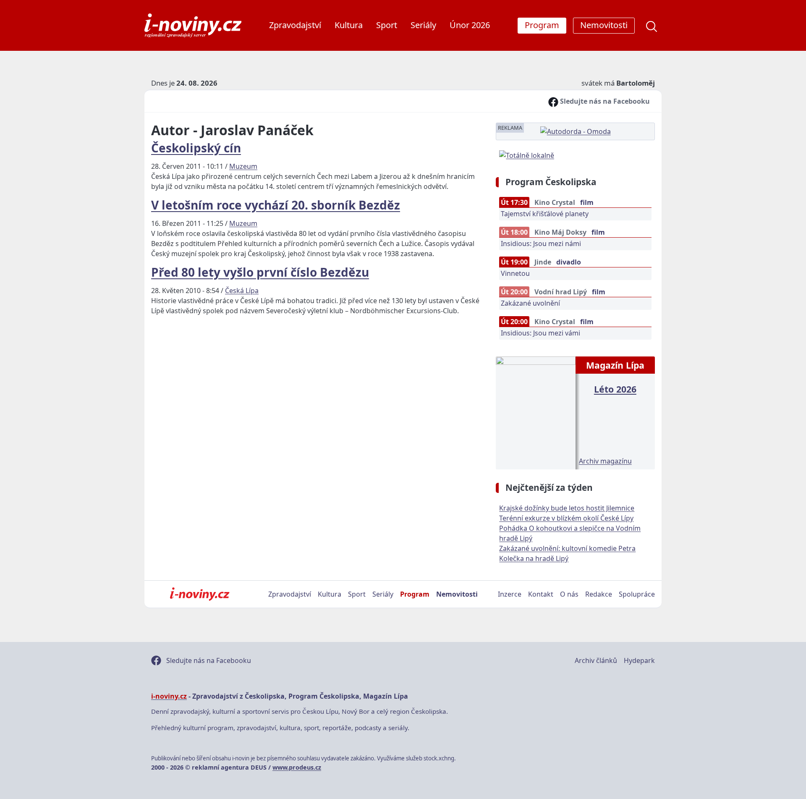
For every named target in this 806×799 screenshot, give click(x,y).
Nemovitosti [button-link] (604, 25)
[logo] (193, 25)
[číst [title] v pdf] (535, 412)
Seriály (423, 25)
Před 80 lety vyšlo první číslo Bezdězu (260, 272)
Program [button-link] (542, 25)
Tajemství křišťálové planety (545, 213)
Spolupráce (637, 594)
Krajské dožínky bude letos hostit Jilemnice (566, 508)
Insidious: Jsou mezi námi (541, 243)
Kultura (349, 25)
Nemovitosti (457, 594)
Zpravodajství (295, 25)
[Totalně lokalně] (526, 154)
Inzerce (509, 594)
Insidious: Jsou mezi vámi (540, 333)
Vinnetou (515, 273)
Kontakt (540, 594)
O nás (569, 594)
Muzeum (243, 166)
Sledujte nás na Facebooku (604, 101)
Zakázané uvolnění (530, 303)
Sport (386, 25)
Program (414, 594)
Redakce (598, 594)
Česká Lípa (242, 290)
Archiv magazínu (605, 461)
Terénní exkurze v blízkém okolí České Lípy (566, 518)
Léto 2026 (615, 389)
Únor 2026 (470, 25)
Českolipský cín (196, 148)
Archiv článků (596, 660)
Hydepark (639, 660)
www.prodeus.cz (296, 767)
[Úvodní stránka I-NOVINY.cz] (199, 594)
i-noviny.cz (169, 696)
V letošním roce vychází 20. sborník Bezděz (275, 205)
